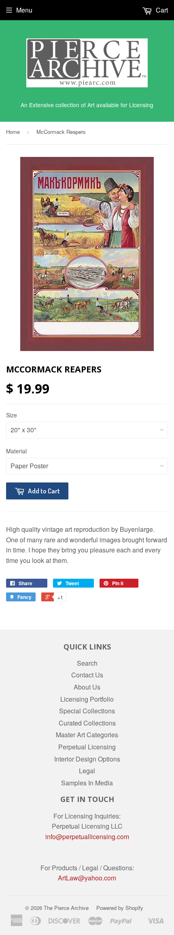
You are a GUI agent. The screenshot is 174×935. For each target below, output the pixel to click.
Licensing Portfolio (87, 699)
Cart (161, 10)
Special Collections (87, 710)
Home (13, 131)
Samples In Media (87, 782)
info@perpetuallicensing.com (87, 836)
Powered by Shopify (119, 908)
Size (11, 415)
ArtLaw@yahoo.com (87, 877)
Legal (87, 770)
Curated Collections (87, 723)
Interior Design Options (87, 759)
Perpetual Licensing (87, 746)
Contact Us (87, 674)
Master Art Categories (87, 734)
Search (87, 663)
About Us (87, 687)
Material (16, 451)
